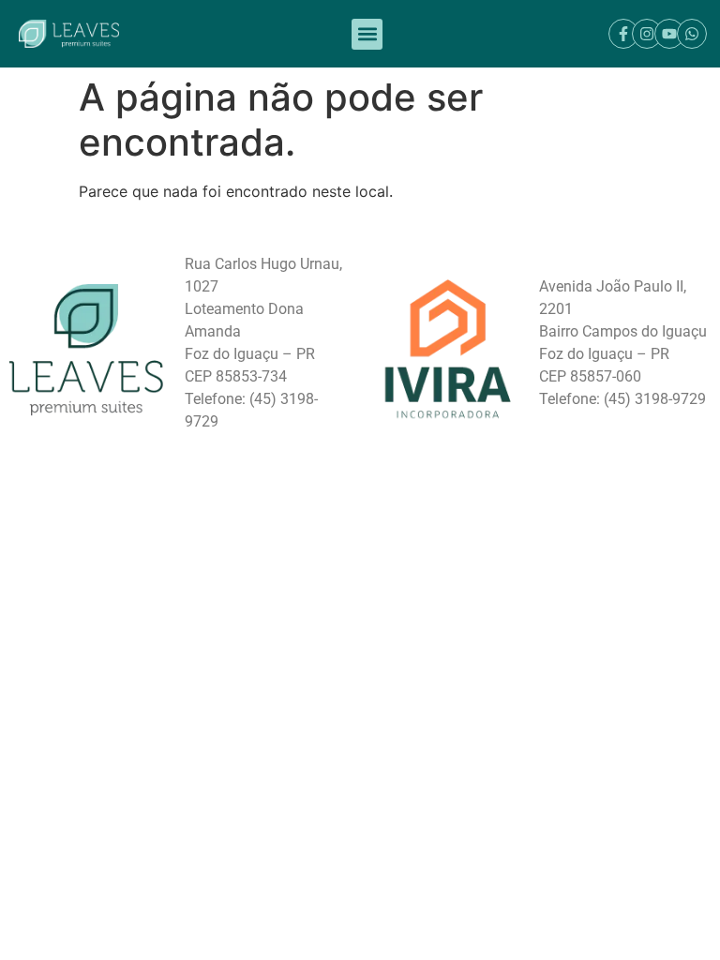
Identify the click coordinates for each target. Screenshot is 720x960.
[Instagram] (647, 34)
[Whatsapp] (692, 34)
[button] (367, 34)
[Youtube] (669, 34)
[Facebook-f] (623, 34)
